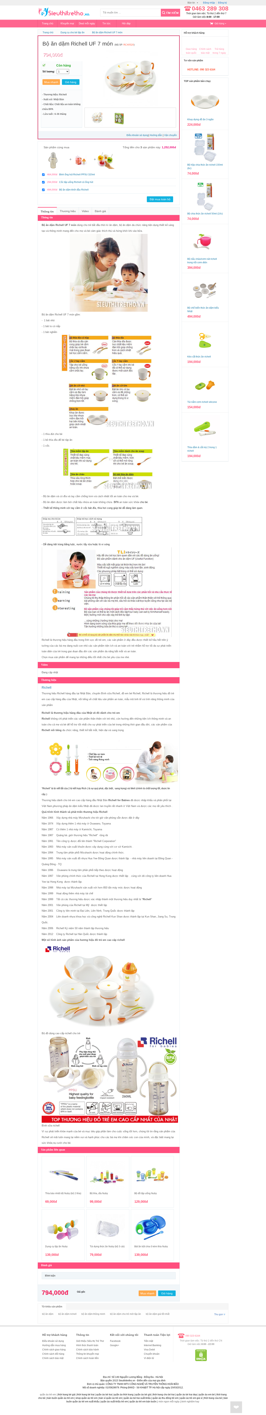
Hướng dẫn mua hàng (54, 1345)
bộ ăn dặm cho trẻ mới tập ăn (125, 1314)
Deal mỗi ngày (87, 23)
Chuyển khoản (151, 1354)
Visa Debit (149, 1349)
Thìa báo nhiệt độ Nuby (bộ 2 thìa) (63, 1193)
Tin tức (106, 23)
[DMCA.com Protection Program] (201, 1360)
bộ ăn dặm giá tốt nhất (157, 1314)
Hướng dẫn (156, 135)
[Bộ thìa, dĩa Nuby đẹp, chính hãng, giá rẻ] (108, 1175)
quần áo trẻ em (48, 1394)
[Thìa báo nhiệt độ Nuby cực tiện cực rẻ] (63, 1175)
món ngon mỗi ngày (169, 1401)
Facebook (115, 1341)
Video (85, 211)
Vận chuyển (170, 135)
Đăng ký (222, 2)
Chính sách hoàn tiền (87, 1358)
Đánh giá (100, 211)
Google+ (114, 1345)
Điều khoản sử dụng (137, 135)
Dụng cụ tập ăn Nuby (56, 1246)
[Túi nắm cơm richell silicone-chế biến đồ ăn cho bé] (205, 384)
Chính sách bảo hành (87, 1349)
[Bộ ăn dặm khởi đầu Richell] (105, 168)
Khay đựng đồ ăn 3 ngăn (200, 119)
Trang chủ (47, 23)
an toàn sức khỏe (129, 502)
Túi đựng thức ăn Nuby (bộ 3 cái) (107, 1246)
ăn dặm (51, 496)
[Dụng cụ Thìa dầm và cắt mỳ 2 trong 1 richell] (205, 429)
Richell (45, 639)
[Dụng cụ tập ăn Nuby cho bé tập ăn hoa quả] (63, 1228)
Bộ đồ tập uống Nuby (145, 1193)
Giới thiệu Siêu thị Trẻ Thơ (90, 1341)
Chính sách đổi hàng (53, 1354)
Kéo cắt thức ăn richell (199, 356)
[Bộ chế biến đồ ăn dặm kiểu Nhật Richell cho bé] (205, 290)
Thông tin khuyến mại (87, 1354)
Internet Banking (152, 1345)
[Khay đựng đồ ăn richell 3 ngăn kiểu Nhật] (205, 102)
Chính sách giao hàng (54, 1349)
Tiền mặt (148, 1341)
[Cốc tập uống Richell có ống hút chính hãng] (81, 168)
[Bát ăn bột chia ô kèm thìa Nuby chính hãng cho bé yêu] (152, 1228)
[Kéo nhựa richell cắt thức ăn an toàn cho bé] (205, 339)
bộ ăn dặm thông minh (93, 1314)
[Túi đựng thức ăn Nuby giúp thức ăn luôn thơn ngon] (108, 1228)
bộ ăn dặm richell (67, 1314)
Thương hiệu (68, 211)
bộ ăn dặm (47, 1314)
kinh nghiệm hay (190, 1401)
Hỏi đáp (126, 23)
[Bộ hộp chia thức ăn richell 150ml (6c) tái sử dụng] (205, 147)
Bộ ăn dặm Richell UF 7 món (107, 32)
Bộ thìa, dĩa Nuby (99, 1193)
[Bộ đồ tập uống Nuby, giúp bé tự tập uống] (152, 1175)
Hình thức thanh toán (87, 1345)
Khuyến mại (67, 23)
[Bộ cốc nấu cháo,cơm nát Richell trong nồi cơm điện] (205, 241)
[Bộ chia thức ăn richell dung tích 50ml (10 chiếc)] (205, 196)
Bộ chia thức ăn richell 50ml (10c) (205, 213)
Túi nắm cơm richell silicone (202, 402)
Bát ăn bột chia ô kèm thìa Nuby (151, 1246)
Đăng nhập (209, 2)
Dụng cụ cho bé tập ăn (73, 32)
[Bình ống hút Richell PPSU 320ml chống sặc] (53, 168)
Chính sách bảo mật (52, 1358)
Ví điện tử (149, 1358)
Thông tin (47, 211)
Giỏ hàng (219, 23)
